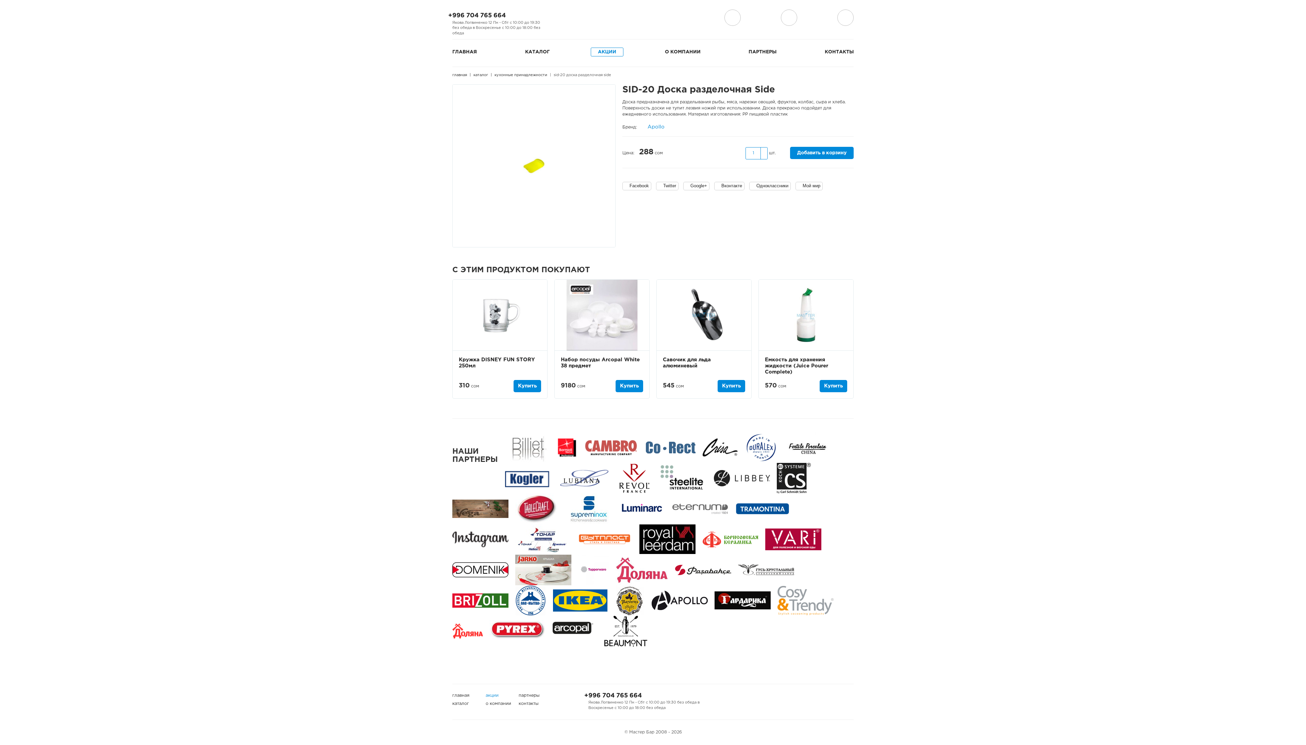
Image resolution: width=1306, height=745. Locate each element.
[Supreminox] (588, 508)
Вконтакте (731, 185)
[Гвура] (543, 570)
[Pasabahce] (703, 570)
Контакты (839, 52)
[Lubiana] (584, 478)
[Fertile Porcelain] (807, 447)
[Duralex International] (760, 447)
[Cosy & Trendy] (805, 600)
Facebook (639, 185)
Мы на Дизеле (592, 18)
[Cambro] (611, 447)
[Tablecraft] (536, 508)
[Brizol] (480, 600)
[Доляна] (467, 631)
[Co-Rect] (671, 447)
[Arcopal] (575, 631)
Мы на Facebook (556, 18)
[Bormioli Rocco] (567, 447)
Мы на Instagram (567, 18)
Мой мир (811, 185)
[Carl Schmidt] (794, 478)
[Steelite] (681, 478)
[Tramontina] (762, 508)
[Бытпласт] (604, 539)
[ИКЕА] (580, 600)
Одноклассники (772, 185)
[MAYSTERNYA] (629, 600)
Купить (527, 386)
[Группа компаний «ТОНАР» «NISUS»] (542, 539)
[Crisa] (720, 447)
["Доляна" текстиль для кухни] (642, 570)
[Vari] (793, 539)
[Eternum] (700, 508)
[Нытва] (530, 600)
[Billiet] (528, 447)
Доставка (732, 17)
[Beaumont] (625, 631)
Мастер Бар (653, 19)
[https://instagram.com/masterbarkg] (480, 539)
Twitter (669, 185)
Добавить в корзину (822, 153)
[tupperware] (593, 570)
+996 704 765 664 (477, 15)
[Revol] (634, 478)
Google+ (698, 185)
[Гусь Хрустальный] (766, 570)
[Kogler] (527, 478)
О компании (683, 52)
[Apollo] (680, 600)
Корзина (845, 17)
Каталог (537, 52)
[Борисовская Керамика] (730, 539)
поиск (789, 17)
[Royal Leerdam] (667, 539)
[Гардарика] (743, 600)
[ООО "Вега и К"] (480, 508)
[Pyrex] (518, 631)
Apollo (656, 127)
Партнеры (762, 52)
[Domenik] (480, 570)
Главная (464, 52)
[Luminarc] (641, 508)
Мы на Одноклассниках (578, 18)
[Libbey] (742, 478)
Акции (607, 52)
